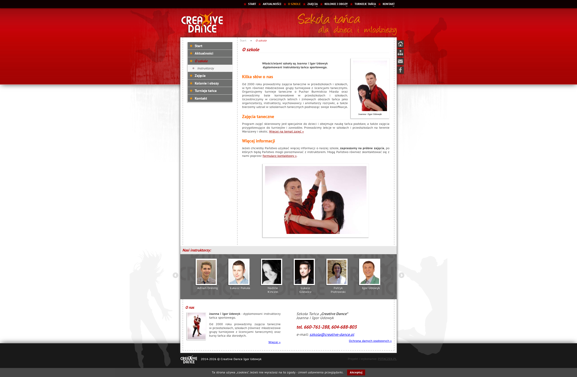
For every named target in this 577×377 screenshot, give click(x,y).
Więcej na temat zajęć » (286, 131)
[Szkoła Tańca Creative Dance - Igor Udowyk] (201, 32)
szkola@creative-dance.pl (331, 334)
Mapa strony (400, 52)
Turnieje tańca (365, 4)
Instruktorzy (205, 68)
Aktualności (272, 4)
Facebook (400, 70)
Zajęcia (312, 4)
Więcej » (274, 342)
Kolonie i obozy (336, 4)
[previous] (175, 275)
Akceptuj (356, 372)
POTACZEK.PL (387, 359)
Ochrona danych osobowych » (370, 341)
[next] (401, 275)
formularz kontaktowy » (280, 156)
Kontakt (389, 4)
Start (252, 4)
